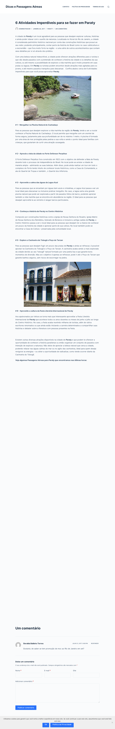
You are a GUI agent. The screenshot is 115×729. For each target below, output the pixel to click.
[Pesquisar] (108, 7)
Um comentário (61, 29)
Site (74, 670)
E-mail (47, 670)
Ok (46, 724)
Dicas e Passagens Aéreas (24, 6)
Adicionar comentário (24, 681)
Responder (94, 643)
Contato (66, 7)
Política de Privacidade (81, 7)
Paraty (50, 29)
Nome (18, 670)
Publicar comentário (26, 708)
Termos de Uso (98, 7)
